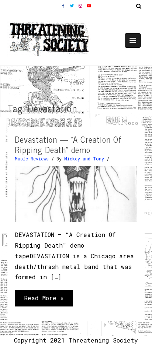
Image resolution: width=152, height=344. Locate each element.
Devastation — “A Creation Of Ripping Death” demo (68, 144)
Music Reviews (32, 159)
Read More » (44, 300)
